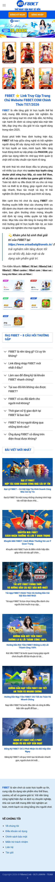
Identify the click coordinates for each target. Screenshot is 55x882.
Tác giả (9, 852)
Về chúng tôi (12, 825)
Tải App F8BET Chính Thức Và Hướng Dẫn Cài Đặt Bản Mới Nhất (28, 594)
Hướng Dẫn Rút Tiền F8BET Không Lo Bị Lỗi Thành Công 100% (28, 646)
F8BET (5, 787)
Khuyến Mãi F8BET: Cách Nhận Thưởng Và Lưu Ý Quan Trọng (27, 542)
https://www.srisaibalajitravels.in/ (30, 244)
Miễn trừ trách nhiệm (17, 841)
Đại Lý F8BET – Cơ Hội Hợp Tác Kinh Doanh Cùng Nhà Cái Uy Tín (27, 490)
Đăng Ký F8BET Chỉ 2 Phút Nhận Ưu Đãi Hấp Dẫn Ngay (27, 750)
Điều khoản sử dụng (16, 831)
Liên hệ (9, 847)
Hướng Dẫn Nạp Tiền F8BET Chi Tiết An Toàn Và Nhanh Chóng (27, 698)
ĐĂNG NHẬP (37, 14)
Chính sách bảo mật (16, 836)
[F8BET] (27, 5)
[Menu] (4, 5)
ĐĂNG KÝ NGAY (17, 14)
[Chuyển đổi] (5, 352)
